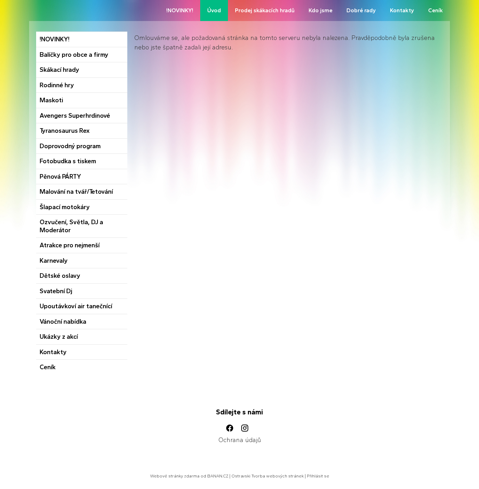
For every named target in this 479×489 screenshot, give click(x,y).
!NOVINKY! (179, 10)
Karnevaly (54, 260)
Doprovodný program (70, 146)
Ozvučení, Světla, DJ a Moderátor (71, 226)
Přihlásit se (318, 476)
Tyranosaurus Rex (65, 131)
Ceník (435, 10)
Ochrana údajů (239, 440)
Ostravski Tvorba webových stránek (267, 476)
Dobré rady (361, 10)
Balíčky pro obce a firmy (74, 54)
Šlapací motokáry (65, 207)
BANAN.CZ (217, 476)
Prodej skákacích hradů (265, 10)
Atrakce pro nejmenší (70, 245)
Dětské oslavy (60, 276)
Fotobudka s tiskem (68, 161)
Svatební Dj (56, 291)
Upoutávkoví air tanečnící (76, 306)
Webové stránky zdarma (175, 476)
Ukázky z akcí (59, 336)
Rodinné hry (57, 85)
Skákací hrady (59, 70)
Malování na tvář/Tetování (76, 191)
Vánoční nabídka (63, 321)
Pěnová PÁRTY (60, 176)
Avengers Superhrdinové (75, 115)
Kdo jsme (320, 10)
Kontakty (402, 10)
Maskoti (51, 100)
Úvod (214, 10)
